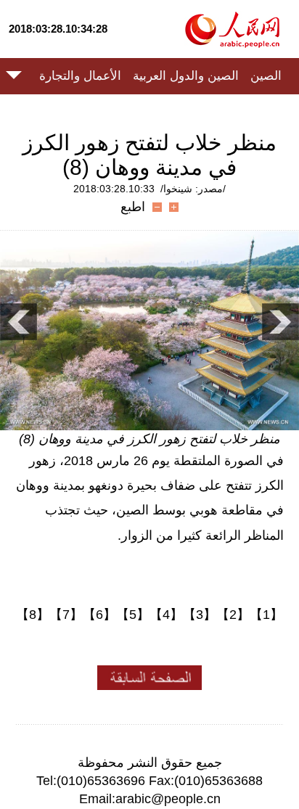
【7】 (66, 614)
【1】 (266, 614)
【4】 (166, 614)
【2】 (233, 614)
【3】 (199, 614)
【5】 (133, 614)
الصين (266, 76)
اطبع (132, 207)
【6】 (99, 614)
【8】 (32, 614)
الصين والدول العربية (186, 76)
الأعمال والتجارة (80, 76)
